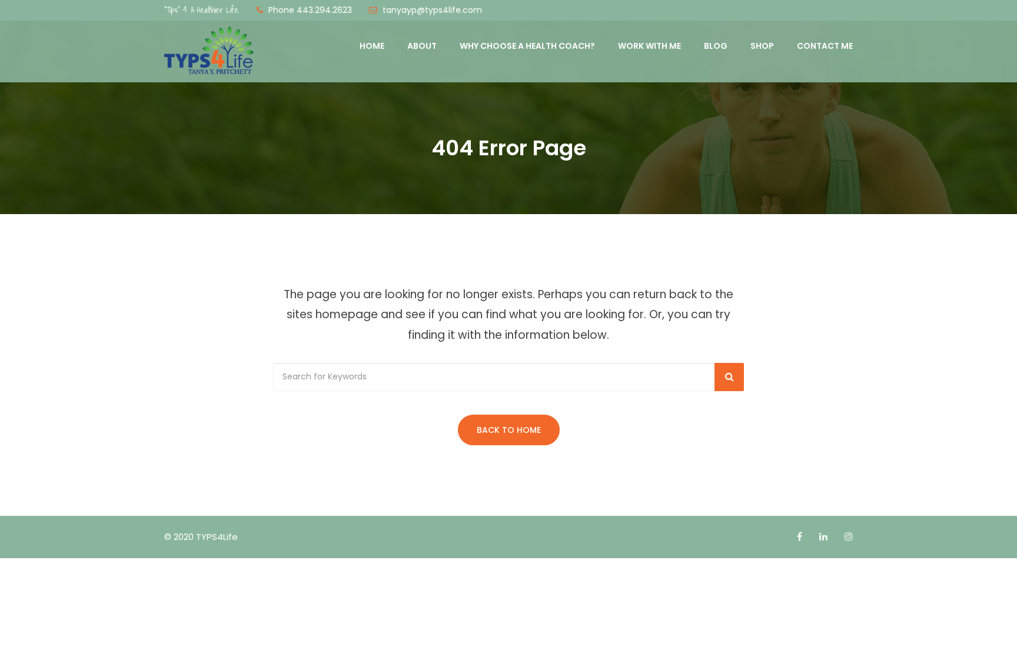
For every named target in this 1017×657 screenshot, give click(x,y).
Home (372, 46)
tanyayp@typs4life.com (432, 10)
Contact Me (825, 46)
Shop (762, 46)
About (422, 46)
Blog (715, 46)
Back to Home (509, 430)
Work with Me (649, 46)
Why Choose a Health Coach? (527, 46)
